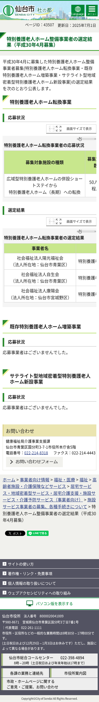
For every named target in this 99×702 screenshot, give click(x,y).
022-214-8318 (36, 452)
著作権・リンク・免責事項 (30, 573)
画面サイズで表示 (79, 128)
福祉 (83, 479)
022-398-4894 (72, 657)
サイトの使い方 (21, 564)
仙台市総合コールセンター (31, 657)
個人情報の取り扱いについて (32, 583)
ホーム (9, 479)
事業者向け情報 (34, 479)
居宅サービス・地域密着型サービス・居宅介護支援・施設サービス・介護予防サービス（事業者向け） (49, 493)
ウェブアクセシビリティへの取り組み (39, 593)
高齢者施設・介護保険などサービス (50, 483)
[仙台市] (28, 10)
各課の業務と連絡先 (26, 673)
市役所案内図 (75, 673)
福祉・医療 (64, 479)
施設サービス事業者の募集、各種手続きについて (49, 503)
